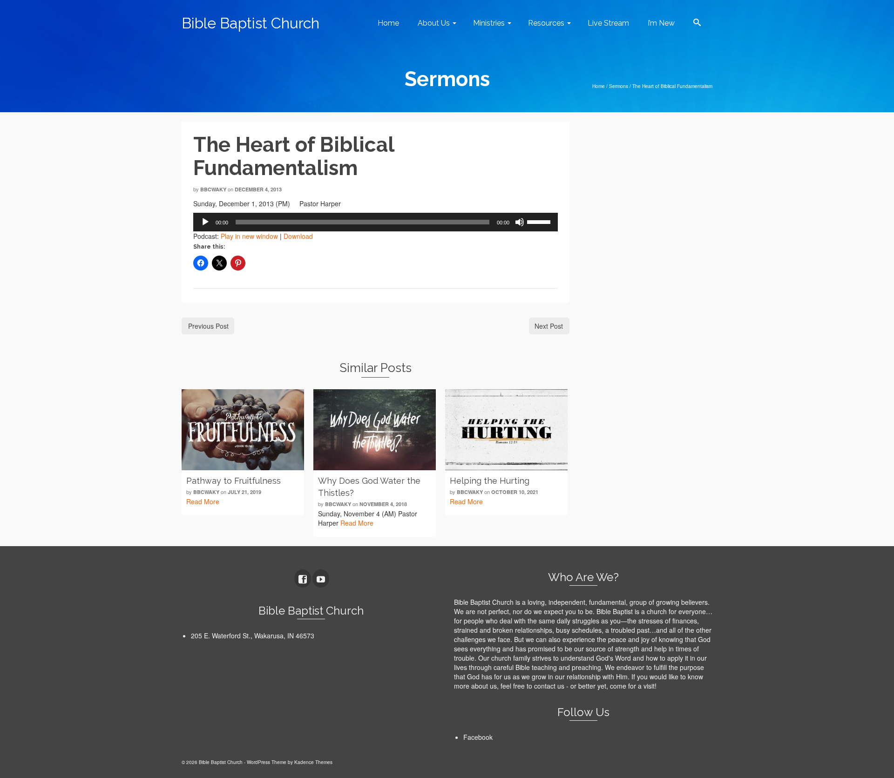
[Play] (205, 222)
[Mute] (519, 222)
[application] (375, 222)
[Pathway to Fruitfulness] (243, 429)
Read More (202, 501)
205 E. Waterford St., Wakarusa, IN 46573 (252, 635)
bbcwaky (213, 189)
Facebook (478, 737)
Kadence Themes (313, 762)
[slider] (540, 221)
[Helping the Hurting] (506, 429)
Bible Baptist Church (250, 23)
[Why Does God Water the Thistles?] (374, 429)
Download (298, 236)
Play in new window (249, 236)
